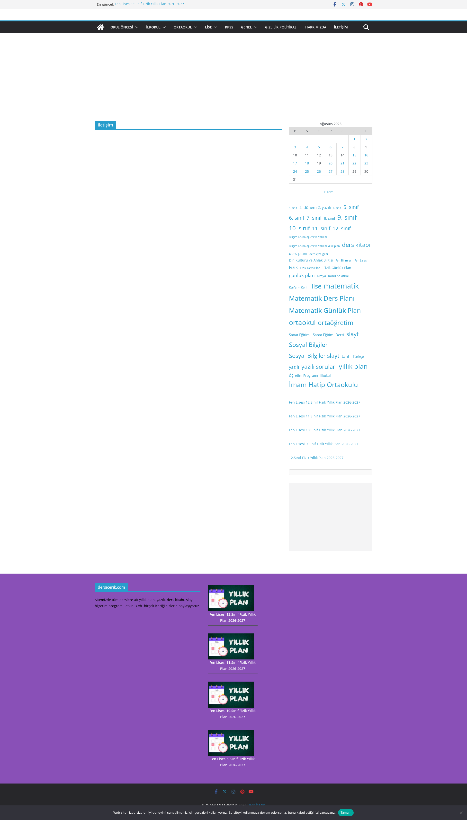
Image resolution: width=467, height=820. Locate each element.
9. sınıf (347, 217)
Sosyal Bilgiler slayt (314, 355)
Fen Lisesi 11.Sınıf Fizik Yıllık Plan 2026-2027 (324, 416)
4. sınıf (337, 208)
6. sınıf (296, 217)
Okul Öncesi (121, 27)
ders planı (298, 253)
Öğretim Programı (303, 375)
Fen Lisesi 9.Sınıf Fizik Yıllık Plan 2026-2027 (149, 4)
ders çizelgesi (318, 254)
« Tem (328, 191)
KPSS (229, 27)
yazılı (294, 367)
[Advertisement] (233, 84)
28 (342, 171)
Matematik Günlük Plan (325, 310)
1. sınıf (293, 208)
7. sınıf (314, 217)
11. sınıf (321, 228)
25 (307, 171)
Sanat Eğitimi (300, 334)
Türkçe (358, 356)
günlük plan (302, 275)
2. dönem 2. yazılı (315, 207)
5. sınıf (351, 207)
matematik (341, 286)
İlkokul (153, 27)
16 (366, 155)
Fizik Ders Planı (310, 268)
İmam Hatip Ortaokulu (323, 384)
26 (319, 171)
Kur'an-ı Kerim (299, 287)
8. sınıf (329, 218)
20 (330, 163)
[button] (135, 27)
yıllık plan (353, 366)
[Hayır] (460, 812)
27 (330, 171)
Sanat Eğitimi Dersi (328, 334)
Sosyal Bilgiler (308, 344)
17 (295, 163)
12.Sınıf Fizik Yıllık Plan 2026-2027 (316, 457)
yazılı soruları (319, 366)
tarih (346, 356)
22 (354, 163)
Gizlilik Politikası (281, 27)
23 (366, 163)
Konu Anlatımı (338, 276)
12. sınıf (341, 228)
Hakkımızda (315, 27)
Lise (208, 27)
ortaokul (302, 322)
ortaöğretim (335, 322)
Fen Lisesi (361, 260)
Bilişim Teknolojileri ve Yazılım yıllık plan (314, 246)
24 (295, 171)
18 (307, 163)
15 (354, 155)
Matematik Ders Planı (322, 298)
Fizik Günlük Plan (337, 267)
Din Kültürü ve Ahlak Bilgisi (311, 260)
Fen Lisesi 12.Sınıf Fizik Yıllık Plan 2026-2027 (324, 402)
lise (317, 286)
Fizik (293, 267)
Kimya (321, 276)
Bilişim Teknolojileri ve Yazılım (308, 237)
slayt (352, 334)
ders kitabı (356, 245)
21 (342, 163)
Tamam (346, 812)
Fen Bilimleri (343, 260)
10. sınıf (299, 228)
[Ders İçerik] (101, 27)
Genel (246, 27)
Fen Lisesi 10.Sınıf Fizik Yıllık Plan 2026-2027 (324, 430)
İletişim (341, 27)
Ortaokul (183, 27)
